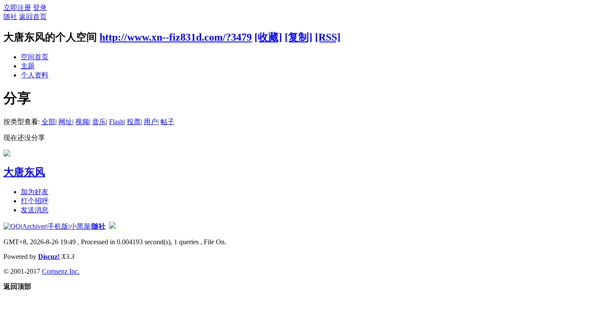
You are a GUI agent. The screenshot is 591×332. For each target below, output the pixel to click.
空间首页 (34, 57)
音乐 (99, 121)
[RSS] (327, 37)
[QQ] (12, 226)
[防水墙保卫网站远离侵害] (112, 226)
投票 (134, 121)
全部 (48, 121)
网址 (65, 121)
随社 (10, 16)
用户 (150, 121)
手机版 (58, 226)
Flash (116, 121)
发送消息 (34, 210)
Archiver (34, 226)
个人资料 (34, 75)
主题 (28, 66)
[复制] (298, 37)
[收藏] (268, 37)
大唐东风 (24, 172)
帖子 (167, 121)
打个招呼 (34, 200)
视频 (82, 121)
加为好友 (34, 191)
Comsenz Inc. (61, 271)
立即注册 (17, 7)
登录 (40, 7)
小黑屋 (80, 226)
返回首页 (33, 16)
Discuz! (49, 256)
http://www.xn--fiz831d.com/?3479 (176, 37)
